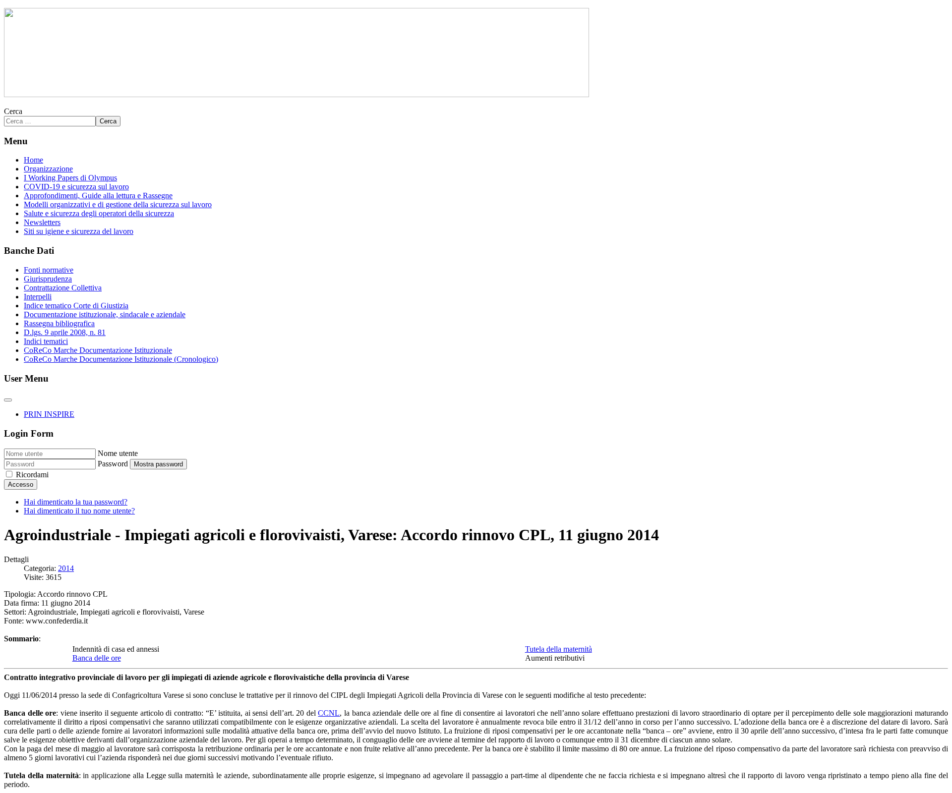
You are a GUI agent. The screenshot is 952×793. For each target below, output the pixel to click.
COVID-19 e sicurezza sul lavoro (76, 186)
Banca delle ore (96, 658)
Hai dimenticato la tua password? (75, 502)
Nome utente (118, 453)
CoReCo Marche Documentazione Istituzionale (98, 350)
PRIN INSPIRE (49, 414)
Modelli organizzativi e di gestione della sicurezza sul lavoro (118, 204)
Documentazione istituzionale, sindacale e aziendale (104, 314)
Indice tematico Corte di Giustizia (76, 305)
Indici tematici (46, 341)
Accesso (20, 484)
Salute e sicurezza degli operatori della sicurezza (99, 213)
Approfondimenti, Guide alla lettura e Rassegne (98, 195)
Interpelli (38, 296)
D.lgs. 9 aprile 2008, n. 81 (65, 332)
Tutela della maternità (558, 649)
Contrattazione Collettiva (63, 287)
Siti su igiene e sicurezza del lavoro (78, 231)
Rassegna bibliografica (59, 323)
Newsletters (42, 222)
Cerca (13, 111)
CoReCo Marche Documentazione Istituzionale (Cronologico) (121, 359)
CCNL (329, 713)
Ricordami (32, 474)
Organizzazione (48, 169)
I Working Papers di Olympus (70, 177)
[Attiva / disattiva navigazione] (8, 399)
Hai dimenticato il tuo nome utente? (79, 511)
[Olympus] (296, 94)
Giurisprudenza (48, 279)
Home (33, 160)
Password (113, 463)
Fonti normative (48, 270)
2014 (66, 568)
